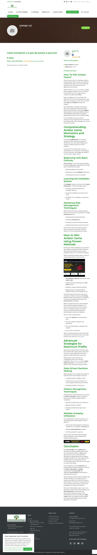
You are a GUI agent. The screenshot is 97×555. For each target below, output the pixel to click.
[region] (18, 543)
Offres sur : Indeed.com (36, 526)
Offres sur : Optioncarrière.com (35, 529)
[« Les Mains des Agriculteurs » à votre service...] (12, 6)
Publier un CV (46, 12)
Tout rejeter (19, 549)
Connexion (78, 1)
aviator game (75, 89)
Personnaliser (9, 549)
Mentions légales (53, 521)
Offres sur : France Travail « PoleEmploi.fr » (37, 523)
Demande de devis (35, 538)
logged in (16, 65)
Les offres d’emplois (22, 12)
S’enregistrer (86, 1)
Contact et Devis (58, 12)
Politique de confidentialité (55, 523)
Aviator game (77, 149)
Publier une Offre (72, 12)
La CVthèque (35, 12)
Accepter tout (27, 549)
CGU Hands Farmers (53, 516)
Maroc (74, 66)
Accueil (10, 12)
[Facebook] (73, 55)
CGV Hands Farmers (53, 518)
